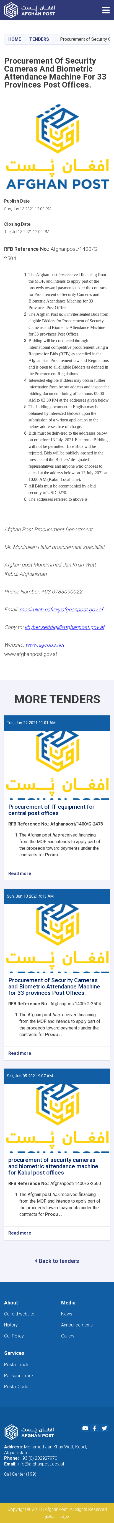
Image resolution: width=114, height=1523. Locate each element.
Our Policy (14, 1336)
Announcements (77, 1325)
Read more (19, 874)
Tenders (39, 39)
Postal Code (16, 1386)
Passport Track (19, 1375)
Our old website (19, 1314)
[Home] (31, 10)
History (11, 1325)
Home (14, 39)
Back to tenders (59, 1261)
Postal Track (16, 1364)
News (66, 1314)
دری (65, 1516)
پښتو (49, 1516)
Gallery (67, 1336)
